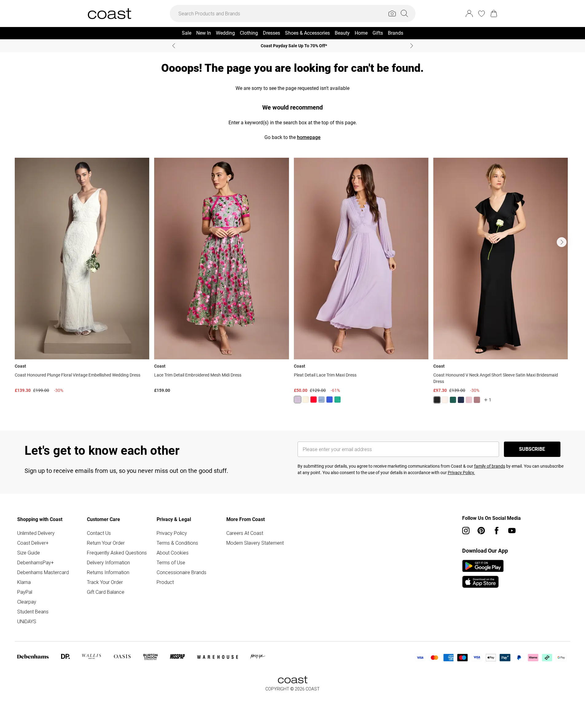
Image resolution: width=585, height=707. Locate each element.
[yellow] (305, 399)
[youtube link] (512, 530)
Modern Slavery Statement (255, 543)
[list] (292, 284)
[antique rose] (469, 399)
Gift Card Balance (105, 592)
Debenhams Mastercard (43, 572)
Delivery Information (108, 562)
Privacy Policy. (461, 472)
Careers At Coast (244, 533)
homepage (309, 137)
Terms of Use (171, 562)
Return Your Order (106, 543)
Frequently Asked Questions (117, 553)
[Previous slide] (173, 46)
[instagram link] (466, 530)
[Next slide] (411, 46)
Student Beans (33, 611)
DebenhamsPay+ (35, 562)
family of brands (489, 466)
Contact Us (99, 533)
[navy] (461, 399)
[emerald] (337, 399)
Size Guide (28, 553)
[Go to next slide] (562, 242)
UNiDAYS (26, 621)
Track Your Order (105, 582)
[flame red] (313, 399)
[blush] (445, 399)
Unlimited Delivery (36, 533)
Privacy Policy (172, 533)
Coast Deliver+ (33, 543)
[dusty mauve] (477, 399)
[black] (437, 399)
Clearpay (26, 602)
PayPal (24, 592)
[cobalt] (329, 399)
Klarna (24, 582)
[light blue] (321, 399)
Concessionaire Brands (181, 572)
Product (165, 582)
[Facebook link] (496, 530)
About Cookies (173, 553)
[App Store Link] (483, 574)
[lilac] (297, 399)
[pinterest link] (481, 530)
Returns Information (108, 572)
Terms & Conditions (177, 543)
